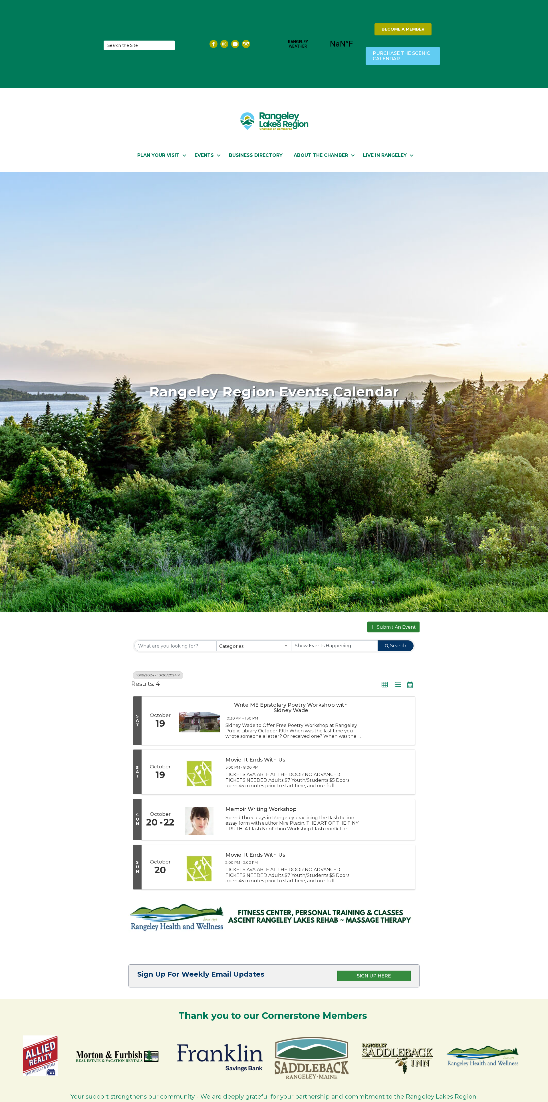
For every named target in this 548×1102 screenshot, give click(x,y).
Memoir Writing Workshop (261, 809)
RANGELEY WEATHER (320, 44)
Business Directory (256, 155)
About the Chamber (321, 155)
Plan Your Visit (158, 155)
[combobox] (254, 645)
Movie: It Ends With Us (255, 760)
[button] (393, 627)
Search (398, 645)
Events (204, 155)
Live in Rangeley (385, 155)
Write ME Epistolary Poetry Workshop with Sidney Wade (291, 708)
